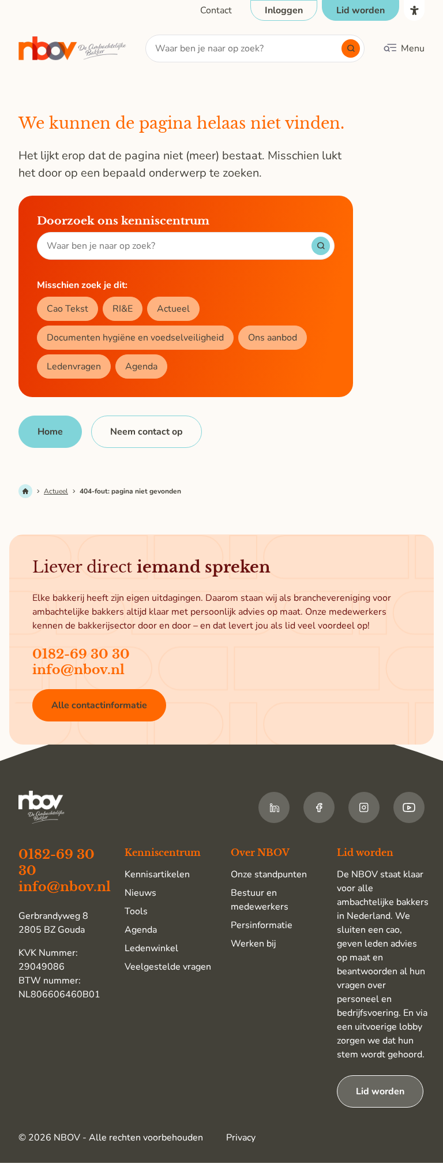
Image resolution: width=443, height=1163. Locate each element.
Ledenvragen (74, 366)
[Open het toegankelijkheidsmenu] (414, 10)
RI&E (122, 308)
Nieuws (140, 893)
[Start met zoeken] (350, 48)
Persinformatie (261, 925)
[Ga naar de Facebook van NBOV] (319, 807)
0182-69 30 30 (81, 654)
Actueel (173, 308)
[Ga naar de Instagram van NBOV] (364, 807)
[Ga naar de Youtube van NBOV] (409, 807)
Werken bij (253, 943)
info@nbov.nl (78, 670)
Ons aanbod (272, 337)
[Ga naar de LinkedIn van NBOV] (274, 807)
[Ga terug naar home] (72, 48)
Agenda (141, 366)
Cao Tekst (67, 308)
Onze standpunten (269, 874)
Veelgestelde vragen (168, 966)
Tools (136, 911)
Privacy (241, 1137)
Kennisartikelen (157, 874)
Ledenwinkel (151, 948)
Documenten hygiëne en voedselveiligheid (135, 337)
